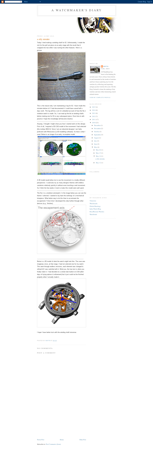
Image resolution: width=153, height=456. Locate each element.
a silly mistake (100, 159)
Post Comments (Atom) (53, 444)
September (97, 135)
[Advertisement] (55, 421)
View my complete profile (100, 97)
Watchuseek (93, 203)
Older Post (82, 440)
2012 (94, 116)
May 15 (98, 153)
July (95, 141)
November (97, 128)
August (96, 138)
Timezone (93, 201)
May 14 (98, 156)
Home (62, 440)
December (97, 125)
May (95, 147)
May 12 (98, 163)
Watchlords (93, 214)
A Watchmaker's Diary (76, 10)
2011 (94, 119)
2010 (94, 122)
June (95, 144)
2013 (94, 113)
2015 (94, 107)
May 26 (98, 150)
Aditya (105, 66)
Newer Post (40, 440)
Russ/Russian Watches (97, 212)
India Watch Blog (95, 209)
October (97, 131)
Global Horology (95, 206)
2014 (94, 110)
